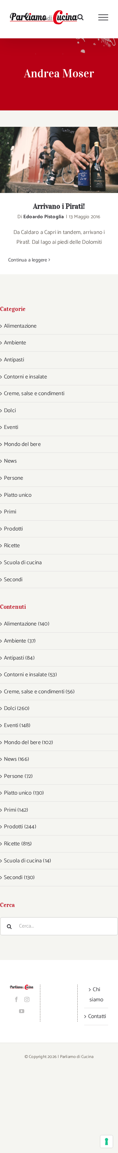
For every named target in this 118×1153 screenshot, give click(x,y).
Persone (13, 478)
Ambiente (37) (20, 640)
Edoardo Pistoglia (43, 217)
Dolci (10, 410)
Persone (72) (18, 776)
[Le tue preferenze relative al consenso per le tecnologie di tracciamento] (106, 1141)
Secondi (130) (19, 877)
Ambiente (15, 342)
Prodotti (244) (20, 826)
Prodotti (13, 528)
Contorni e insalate (25, 376)
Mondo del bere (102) (28, 742)
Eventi (11, 427)
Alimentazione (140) (26, 623)
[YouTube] (21, 1011)
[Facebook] (16, 999)
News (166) (16, 759)
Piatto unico (17, 495)
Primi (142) (16, 810)
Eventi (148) (17, 725)
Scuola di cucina (23, 562)
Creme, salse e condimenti (34, 393)
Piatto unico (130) (24, 792)
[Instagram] (27, 999)
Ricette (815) (18, 843)
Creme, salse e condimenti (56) (39, 691)
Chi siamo (96, 994)
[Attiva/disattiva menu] (103, 17)
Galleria (67, 160)
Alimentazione (20, 326)
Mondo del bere (22, 444)
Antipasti (14, 359)
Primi (10, 511)
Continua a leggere (27, 260)
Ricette (12, 545)
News (10, 461)
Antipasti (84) (19, 658)
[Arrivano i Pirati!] (59, 160)
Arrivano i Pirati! (50, 160)
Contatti (96, 1016)
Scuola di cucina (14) (27, 860)
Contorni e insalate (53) (30, 674)
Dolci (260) (17, 708)
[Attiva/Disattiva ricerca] (80, 17)
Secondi (13, 579)
